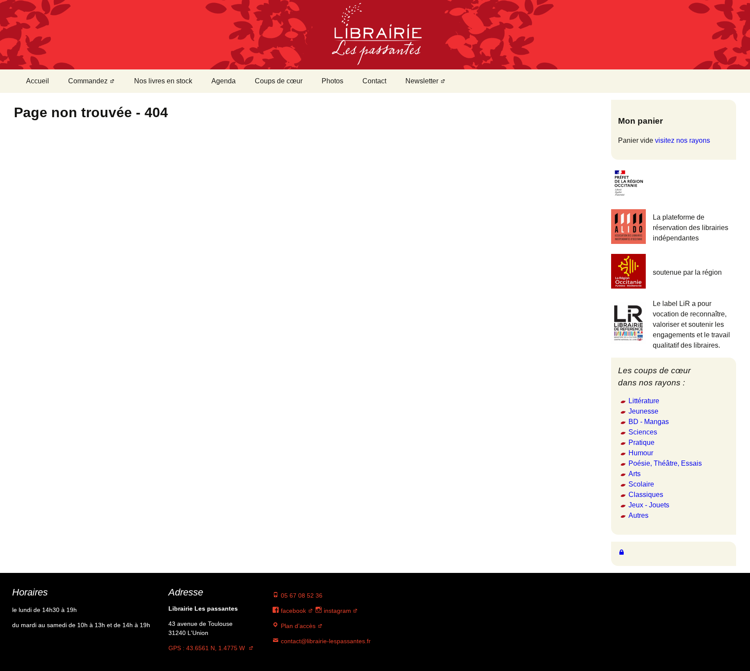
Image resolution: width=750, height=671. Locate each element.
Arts (634, 473)
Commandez (88, 81)
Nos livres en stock (163, 81)
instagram (336, 610)
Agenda (223, 81)
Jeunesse (643, 411)
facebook (292, 610)
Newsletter (421, 81)
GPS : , (206, 648)
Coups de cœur (279, 81)
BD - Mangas (648, 421)
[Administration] (621, 552)
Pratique (641, 442)
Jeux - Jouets (648, 505)
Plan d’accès (297, 625)
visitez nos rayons (682, 140)
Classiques (645, 494)
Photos (332, 81)
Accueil (37, 81)
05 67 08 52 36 (300, 595)
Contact (374, 81)
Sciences (642, 432)
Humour (640, 453)
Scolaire (641, 484)
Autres (638, 515)
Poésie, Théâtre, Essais (665, 463)
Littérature (643, 401)
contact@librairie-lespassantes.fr (325, 641)
